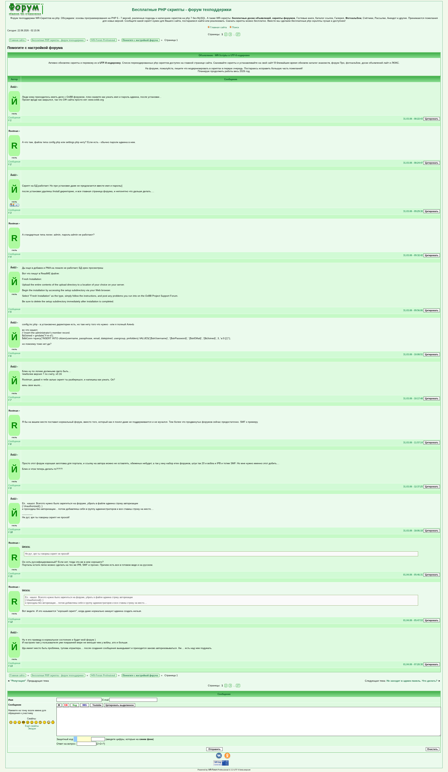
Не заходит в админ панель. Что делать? (412, 680)
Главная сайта (218, 27)
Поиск (235, 27)
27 (238, 34)
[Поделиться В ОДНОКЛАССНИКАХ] (227, 756)
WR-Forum (212, 770)
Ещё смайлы (32, 726)
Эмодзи (32, 728)
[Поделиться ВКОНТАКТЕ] (219, 756)
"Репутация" (18, 680)
